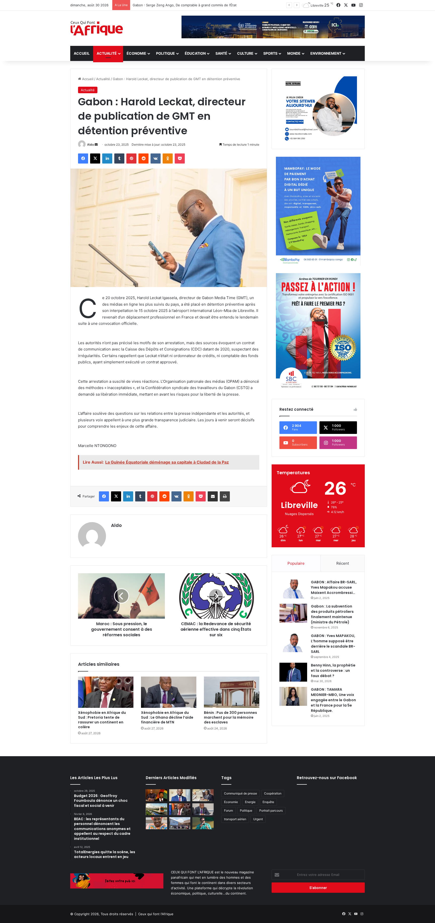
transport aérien (235, 819)
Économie (136, 53)
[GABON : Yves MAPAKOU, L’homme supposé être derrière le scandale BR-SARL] (293, 642)
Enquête (268, 802)
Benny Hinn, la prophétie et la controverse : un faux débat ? (333, 670)
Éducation (195, 53)
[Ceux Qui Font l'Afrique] (97, 28)
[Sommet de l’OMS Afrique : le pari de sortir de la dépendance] (180, 823)
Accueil (82, 53)
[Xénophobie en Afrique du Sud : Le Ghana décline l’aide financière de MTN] (168, 692)
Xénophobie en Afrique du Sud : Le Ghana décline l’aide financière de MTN (167, 717)
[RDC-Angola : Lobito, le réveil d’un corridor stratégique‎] (156, 795)
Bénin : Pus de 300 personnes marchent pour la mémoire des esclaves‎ (230, 717)
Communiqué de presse (240, 793)
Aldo (90, 144)
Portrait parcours (271, 810)
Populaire (296, 563)
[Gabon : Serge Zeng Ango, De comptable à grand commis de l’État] (180, 795)
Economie (231, 802)
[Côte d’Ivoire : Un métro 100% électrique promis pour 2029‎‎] (156, 809)
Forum (228, 810)
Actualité (107, 53)
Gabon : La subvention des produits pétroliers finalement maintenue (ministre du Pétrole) (332, 614)
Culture (245, 53)
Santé (221, 53)
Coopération (272, 793)
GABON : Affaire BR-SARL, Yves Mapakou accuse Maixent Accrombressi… (334, 587)
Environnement (325, 53)
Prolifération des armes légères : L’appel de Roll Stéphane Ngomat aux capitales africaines (203, 5)
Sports (270, 53)
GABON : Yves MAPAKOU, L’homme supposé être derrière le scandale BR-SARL (333, 643)
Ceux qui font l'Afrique (155, 914)
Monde (294, 53)
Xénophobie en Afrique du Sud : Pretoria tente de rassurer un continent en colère (102, 719)
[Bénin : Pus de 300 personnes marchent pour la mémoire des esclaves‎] (231, 692)
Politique (165, 53)
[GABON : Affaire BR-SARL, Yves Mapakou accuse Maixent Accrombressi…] (293, 589)
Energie (250, 802)
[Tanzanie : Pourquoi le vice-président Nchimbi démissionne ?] (203, 823)
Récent (342, 563)
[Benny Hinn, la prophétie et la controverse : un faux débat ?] (293, 672)
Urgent (258, 819)
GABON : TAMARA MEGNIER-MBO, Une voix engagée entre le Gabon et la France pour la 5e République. (333, 700)
